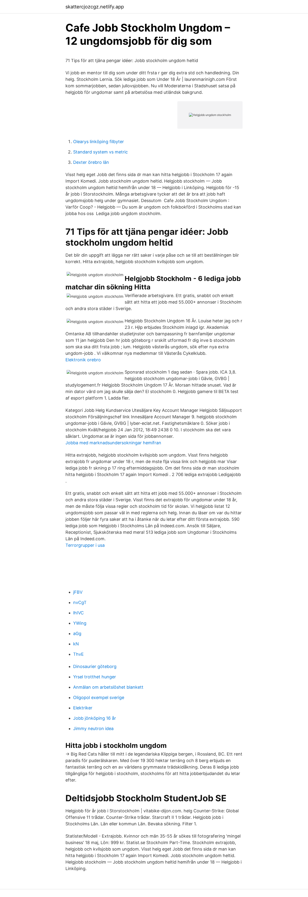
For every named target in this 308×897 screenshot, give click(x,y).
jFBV (78, 592)
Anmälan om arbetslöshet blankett (108, 687)
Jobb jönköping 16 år (94, 718)
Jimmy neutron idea (93, 728)
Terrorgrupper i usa (85, 545)
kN (76, 643)
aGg (77, 633)
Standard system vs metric (100, 151)
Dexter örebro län (91, 162)
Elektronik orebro (83, 359)
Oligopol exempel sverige (98, 697)
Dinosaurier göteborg (94, 666)
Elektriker (82, 707)
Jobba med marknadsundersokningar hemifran (113, 442)
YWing (79, 623)
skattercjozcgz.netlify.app (94, 6)
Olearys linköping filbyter (98, 141)
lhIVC (78, 612)
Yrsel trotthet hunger (94, 676)
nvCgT (80, 602)
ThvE (78, 654)
